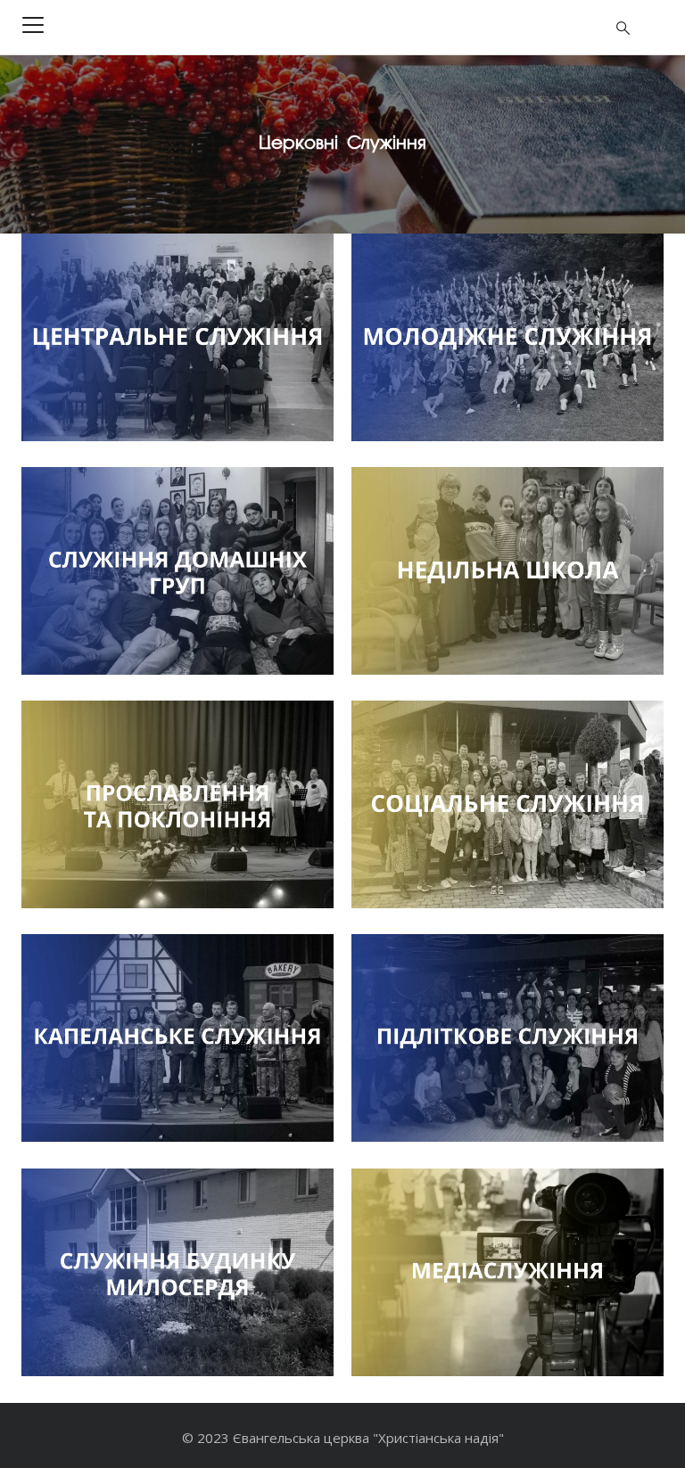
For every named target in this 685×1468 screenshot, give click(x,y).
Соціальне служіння (455, 841)
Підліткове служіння (456, 1074)
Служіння (401, 425)
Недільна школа (438, 607)
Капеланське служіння (134, 1074)
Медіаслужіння (433, 1309)
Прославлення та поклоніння (161, 841)
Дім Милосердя (104, 1309)
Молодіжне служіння (457, 374)
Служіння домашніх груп (143, 631)
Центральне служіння (131, 398)
